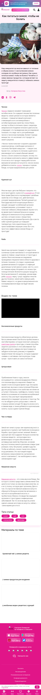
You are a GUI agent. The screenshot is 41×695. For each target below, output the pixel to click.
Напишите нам (23, 656)
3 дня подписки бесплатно (20, 9)
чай (14, 516)
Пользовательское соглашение (20, 675)
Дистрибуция (20, 684)
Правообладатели (20, 681)
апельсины (7, 520)
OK (37, 687)
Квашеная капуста (8, 479)
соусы (19, 165)
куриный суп (29, 193)
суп (23, 516)
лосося (9, 277)
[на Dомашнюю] (5, 9)
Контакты (20, 668)
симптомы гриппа (8, 344)
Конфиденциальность (20, 678)
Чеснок (4, 111)
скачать (36, 3)
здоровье (20, 520)
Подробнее (4, 687)
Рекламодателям (20, 671)
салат (5, 516)
